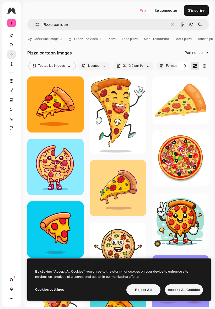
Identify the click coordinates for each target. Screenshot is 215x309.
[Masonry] (195, 66)
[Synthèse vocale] (11, 118)
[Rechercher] (11, 45)
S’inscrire (196, 10)
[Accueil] (11, 35)
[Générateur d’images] (11, 100)
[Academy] (11, 289)
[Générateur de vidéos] (11, 109)
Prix (143, 10)
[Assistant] (11, 128)
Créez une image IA (48, 39)
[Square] (204, 66)
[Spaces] (11, 90)
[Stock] (11, 54)
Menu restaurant (156, 39)
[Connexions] (11, 279)
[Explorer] (11, 64)
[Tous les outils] (11, 81)
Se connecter (166, 10)
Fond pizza (130, 39)
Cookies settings (49, 289)
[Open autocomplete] (35, 24)
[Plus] (11, 298)
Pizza (112, 39)
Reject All (143, 290)
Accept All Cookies (184, 290)
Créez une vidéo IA (87, 39)
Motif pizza (183, 39)
